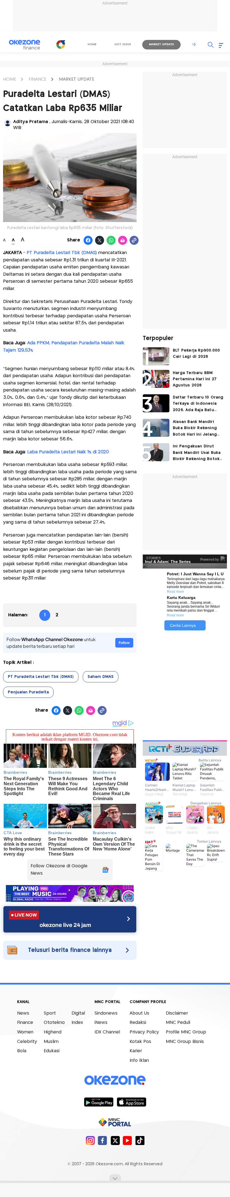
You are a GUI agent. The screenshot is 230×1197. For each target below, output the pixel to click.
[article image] (156, 356)
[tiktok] (139, 1140)
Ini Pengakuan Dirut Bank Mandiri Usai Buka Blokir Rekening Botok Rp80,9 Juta (196, 453)
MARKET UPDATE (76, 79)
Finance (25, 1022)
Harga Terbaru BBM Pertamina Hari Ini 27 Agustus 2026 (195, 379)
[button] (195, 44)
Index (77, 1022)
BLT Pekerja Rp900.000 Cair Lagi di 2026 (196, 354)
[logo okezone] (115, 1080)
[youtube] (127, 1140)
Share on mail (122, 241)
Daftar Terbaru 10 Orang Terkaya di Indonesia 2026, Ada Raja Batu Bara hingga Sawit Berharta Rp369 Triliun (198, 404)
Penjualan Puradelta (28, 692)
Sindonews (106, 1013)
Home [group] (92, 44)
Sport (50, 1013)
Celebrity (27, 1042)
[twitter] (115, 1140)
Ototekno (54, 1022)
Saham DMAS (101, 677)
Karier (136, 1051)
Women (25, 1032)
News (23, 1013)
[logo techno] (24, 44)
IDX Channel (107, 1032)
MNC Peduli (178, 1022)
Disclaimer (177, 1013)
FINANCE (37, 79)
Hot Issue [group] (122, 44)
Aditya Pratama (31, 122)
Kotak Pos (140, 1042)
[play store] (98, 1101)
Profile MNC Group (186, 1032)
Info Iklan (139, 1060)
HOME (9, 79)
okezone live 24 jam (65, 925)
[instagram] (90, 1140)
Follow (124, 643)
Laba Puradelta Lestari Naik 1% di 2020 (68, 452)
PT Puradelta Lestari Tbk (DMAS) (41, 677)
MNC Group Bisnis (185, 1042)
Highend (52, 1032)
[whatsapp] (111, 241)
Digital (78, 1013)
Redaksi (138, 1022)
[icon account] (7, 122)
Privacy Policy (144, 1032)
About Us (139, 1013)
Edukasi (51, 1051)
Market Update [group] (161, 44)
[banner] (70, 900)
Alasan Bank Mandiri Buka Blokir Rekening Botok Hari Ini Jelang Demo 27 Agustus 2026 (197, 429)
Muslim (51, 1042)
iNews (101, 1022)
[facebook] (102, 1140)
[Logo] (60, 44)
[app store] (131, 1101)
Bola (21, 1051)
